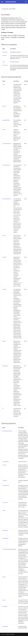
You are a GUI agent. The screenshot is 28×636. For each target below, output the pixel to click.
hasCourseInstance (6, 198)
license (4, 235)
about (3, 84)
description (4, 52)
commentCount (5, 485)
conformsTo (5, 65)
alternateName (5, 461)
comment (4, 480)
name (3, 61)
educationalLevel (6, 165)
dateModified (5, 538)
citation (4, 129)
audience (4, 465)
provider (4, 289)
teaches (4, 341)
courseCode (5, 502)
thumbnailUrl (5, 626)
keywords (4, 55)
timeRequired (5, 365)
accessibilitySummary (7, 431)
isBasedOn (4, 606)
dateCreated (5, 530)
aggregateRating (6, 120)
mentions (4, 257)
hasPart (4, 576)
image (3, 600)
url (3, 408)
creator (4, 510)
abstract (4, 106)
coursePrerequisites (6, 143)
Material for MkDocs (10, 634)
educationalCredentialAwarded (9, 549)
